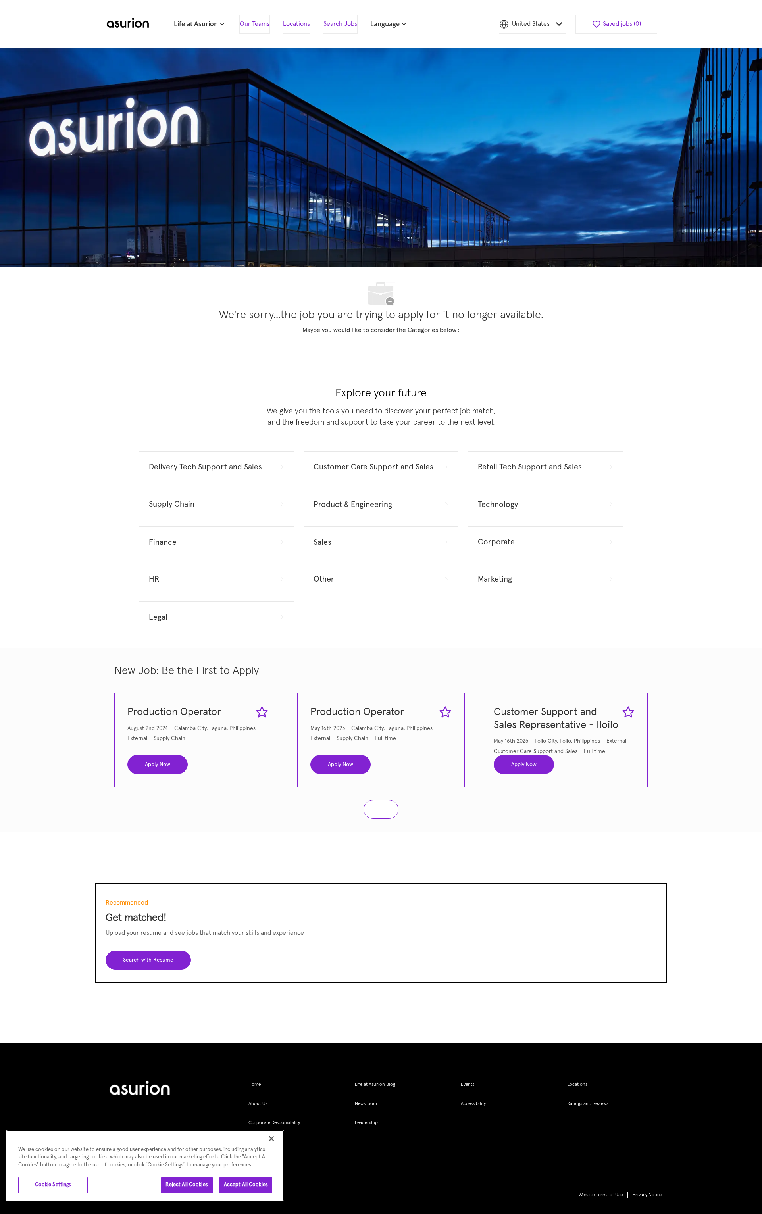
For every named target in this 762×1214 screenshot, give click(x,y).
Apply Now (157, 764)
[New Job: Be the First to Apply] (381, 809)
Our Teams (254, 24)
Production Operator (174, 712)
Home (254, 1084)
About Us (257, 1103)
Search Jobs (340, 24)
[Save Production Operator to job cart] (262, 712)
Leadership (366, 1122)
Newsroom (366, 1103)
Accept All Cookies (246, 1184)
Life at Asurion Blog (375, 1084)
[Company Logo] (128, 24)
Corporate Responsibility (274, 1122)
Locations (296, 24)
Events (467, 1084)
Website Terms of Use (601, 1195)
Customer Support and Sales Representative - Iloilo (556, 718)
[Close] (271, 1138)
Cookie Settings (53, 1184)
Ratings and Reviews (587, 1103)
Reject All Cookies (186, 1184)
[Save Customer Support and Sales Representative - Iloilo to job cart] (628, 712)
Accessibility (473, 1103)
